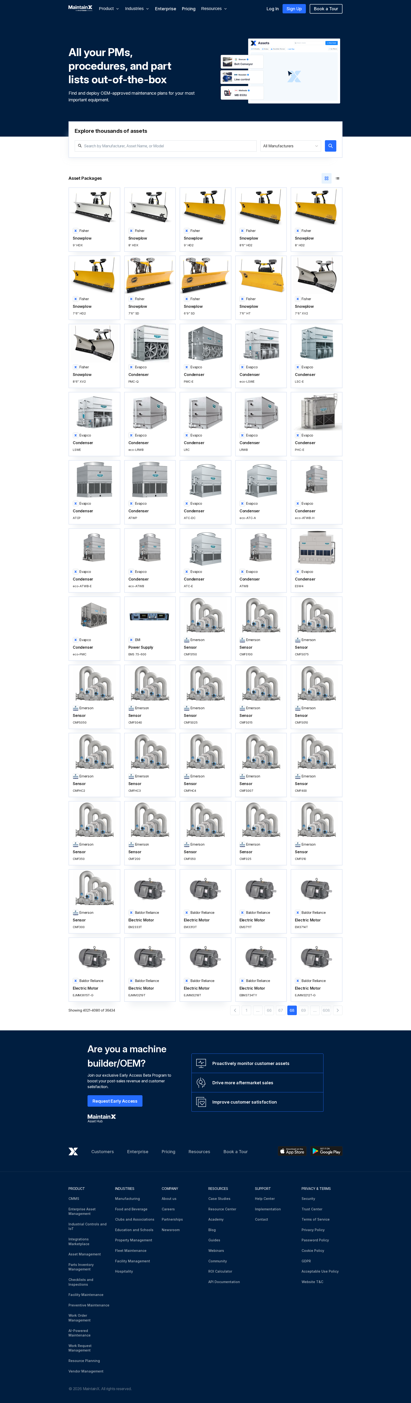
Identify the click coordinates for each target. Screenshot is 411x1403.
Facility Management (132, 1261)
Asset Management (84, 1254)
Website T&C (312, 1282)
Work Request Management (80, 1348)
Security (308, 1199)
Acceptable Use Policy (320, 1271)
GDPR (306, 1261)
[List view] (337, 178)
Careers (168, 1209)
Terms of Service (316, 1219)
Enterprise (165, 8)
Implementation (268, 1209)
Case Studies (219, 1199)
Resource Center (222, 1209)
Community (217, 1261)
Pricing (189, 8)
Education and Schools (134, 1230)
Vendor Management (85, 1371)
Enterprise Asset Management (82, 1211)
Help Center (265, 1199)
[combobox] (263, 146)
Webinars (216, 1251)
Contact (261, 1219)
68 (292, 1010)
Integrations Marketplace (78, 1241)
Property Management (133, 1240)
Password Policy (315, 1240)
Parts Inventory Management (81, 1267)
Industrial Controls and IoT (87, 1226)
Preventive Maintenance (88, 1305)
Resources (199, 1151)
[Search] (330, 146)
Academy (216, 1219)
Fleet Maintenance (131, 1251)
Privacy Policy (313, 1230)
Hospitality (124, 1271)
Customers (102, 1151)
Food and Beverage (131, 1209)
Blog (212, 1230)
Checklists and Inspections (80, 1282)
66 (269, 1010)
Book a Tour (326, 8)
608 (326, 1010)
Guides (214, 1240)
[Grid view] (326, 178)
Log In (273, 8)
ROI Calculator (220, 1271)
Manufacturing (127, 1199)
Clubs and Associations (134, 1219)
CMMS (73, 1199)
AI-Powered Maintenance (79, 1333)
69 (303, 1010)
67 (280, 1010)
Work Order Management (79, 1317)
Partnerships (172, 1219)
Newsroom (171, 1230)
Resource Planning (84, 1361)
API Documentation (224, 1282)
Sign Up (294, 8)
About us (169, 1199)
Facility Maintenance (85, 1295)
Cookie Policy (313, 1251)
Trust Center (312, 1209)
